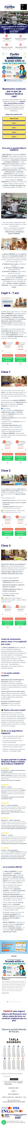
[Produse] (22, 6)
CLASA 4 (14, 136)
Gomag (23, 1122)
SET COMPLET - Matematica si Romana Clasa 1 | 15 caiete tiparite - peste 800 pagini (7, 442)
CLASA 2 (14, 127)
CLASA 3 (14, 132)
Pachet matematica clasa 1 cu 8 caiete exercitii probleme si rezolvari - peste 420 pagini (20, 442)
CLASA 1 (14, 123)
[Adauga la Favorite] (7, 364)
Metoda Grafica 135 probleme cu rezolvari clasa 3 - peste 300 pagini (20, 606)
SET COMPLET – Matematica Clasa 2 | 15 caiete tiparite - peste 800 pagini (7, 517)
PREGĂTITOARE (14, 118)
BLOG (14, 956)
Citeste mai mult (5, 992)
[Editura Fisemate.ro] (14, 22)
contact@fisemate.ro (14, 1100)
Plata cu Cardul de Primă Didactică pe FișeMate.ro (14, 978)
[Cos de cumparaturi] (22, 8)
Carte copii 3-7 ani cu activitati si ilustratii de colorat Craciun (20, 343)
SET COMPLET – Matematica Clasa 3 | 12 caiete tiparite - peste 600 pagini (7, 606)
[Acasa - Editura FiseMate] (9, 7)
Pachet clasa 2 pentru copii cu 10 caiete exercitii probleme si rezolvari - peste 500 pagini (20, 517)
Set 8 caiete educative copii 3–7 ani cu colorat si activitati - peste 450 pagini (7, 343)
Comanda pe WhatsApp (8, 360)
